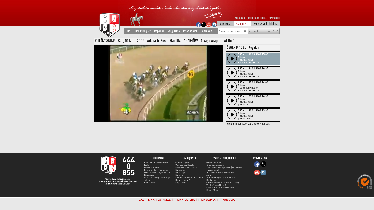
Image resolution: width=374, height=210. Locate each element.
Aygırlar (210, 175)
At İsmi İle (254, 31)
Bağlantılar (149, 175)
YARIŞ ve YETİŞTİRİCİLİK (265, 24)
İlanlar (147, 165)
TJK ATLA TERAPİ (187, 200)
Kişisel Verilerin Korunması (156, 170)
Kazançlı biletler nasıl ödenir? (189, 177)
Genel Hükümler (214, 162)
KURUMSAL (225, 24)
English (250, 18)
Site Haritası (261, 18)
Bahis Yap (206, 31)
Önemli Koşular (182, 162)
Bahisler (179, 175)
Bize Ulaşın (274, 18)
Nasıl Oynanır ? (182, 180)
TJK (128, 31)
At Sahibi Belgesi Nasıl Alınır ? (220, 177)
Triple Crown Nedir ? (216, 185)
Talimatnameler (213, 170)
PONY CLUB (229, 200)
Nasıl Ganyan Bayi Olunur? (157, 172)
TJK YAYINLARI (209, 200)
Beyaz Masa (150, 182)
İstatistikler (190, 31)
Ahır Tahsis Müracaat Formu (220, 172)
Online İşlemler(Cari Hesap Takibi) (222, 182)
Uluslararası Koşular (185, 165)
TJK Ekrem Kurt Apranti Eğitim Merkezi (224, 167)
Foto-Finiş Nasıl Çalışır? (186, 167)
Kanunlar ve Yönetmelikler (156, 162)
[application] (158, 83)
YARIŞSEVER (242, 24)
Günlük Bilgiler (142, 31)
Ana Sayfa (240, 18)
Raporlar (159, 31)
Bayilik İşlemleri (151, 167)
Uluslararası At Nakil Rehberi (220, 187)
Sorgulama (174, 31)
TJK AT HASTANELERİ (160, 200)
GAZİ (141, 200)
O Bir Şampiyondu (215, 165)
